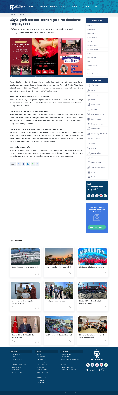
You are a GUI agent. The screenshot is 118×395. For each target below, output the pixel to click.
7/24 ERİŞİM (94, 85)
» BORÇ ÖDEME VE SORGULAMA (70, 359)
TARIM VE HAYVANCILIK (98, 168)
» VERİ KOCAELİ (40, 380)
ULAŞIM (93, 172)
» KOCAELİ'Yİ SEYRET (41, 370)
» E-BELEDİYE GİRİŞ (66, 354)
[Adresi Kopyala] (37, 164)
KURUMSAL (42, 6)
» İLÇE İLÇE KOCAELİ (41, 364)
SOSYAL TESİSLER (96, 153)
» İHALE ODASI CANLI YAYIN (68, 362)
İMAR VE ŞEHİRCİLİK (97, 119)
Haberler (21, 14)
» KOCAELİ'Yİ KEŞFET (41, 362)
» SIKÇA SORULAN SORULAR (68, 370)
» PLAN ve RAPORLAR (16, 359)
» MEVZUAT (14, 362)
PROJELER (74, 6)
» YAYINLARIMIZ (40, 383)
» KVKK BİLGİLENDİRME (16, 372)
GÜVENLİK (94, 109)
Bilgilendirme (91, 29)
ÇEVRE (93, 90)
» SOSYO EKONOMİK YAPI (42, 357)
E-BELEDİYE (84, 6)
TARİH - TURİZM (96, 163)
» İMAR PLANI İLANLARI (67, 367)
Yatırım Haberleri (93, 74)
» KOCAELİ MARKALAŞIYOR (42, 372)
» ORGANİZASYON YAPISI (17, 354)
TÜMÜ (93, 177)
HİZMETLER (63, 6)
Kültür (89, 53)
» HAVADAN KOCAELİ (41, 377)
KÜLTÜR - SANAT (96, 138)
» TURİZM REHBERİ (40, 367)
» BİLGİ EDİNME (65, 357)
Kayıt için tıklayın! (97, 227)
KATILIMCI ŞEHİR (95, 129)
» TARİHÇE (38, 354)
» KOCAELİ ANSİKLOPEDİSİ (42, 375)
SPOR (92, 158)
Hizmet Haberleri (93, 49)
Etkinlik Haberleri (92, 37)
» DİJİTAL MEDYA (15, 370)
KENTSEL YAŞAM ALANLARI (99, 134)
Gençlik (90, 41)
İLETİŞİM (94, 6)
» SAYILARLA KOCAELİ (41, 359)
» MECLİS (13, 357)
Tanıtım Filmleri (92, 66)
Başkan (90, 25)
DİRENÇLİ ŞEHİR (95, 95)
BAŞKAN (31, 6)
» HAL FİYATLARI (65, 364)
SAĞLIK (93, 143)
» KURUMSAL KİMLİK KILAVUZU (18, 364)
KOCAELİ (53, 6)
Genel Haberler (92, 45)
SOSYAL (93, 148)
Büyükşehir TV (92, 33)
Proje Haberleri (92, 57)
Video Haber (91, 70)
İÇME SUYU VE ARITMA (98, 114)
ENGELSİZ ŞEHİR (95, 105)
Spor (89, 62)
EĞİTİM (93, 100)
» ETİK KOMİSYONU (16, 367)
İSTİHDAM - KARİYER (97, 124)
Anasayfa (12, 14)
